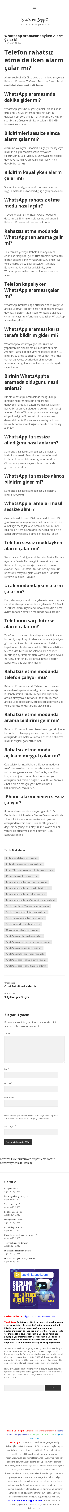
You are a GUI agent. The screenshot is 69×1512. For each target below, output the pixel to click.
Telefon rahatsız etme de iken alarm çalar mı (26, 912)
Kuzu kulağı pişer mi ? (14, 1227)
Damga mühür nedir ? (14, 1219)
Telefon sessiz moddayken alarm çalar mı (25, 918)
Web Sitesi (9, 1097)
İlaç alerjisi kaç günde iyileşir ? (17, 1196)
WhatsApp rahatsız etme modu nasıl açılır (25, 954)
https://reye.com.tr (11, 1163)
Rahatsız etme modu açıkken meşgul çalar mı (26, 882)
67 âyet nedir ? (10, 1188)
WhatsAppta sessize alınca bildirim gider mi (26, 960)
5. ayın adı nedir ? (12, 1204)
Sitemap (28, 1163)
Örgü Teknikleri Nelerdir (20, 986)
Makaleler (18, 850)
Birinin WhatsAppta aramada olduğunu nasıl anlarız (29, 870)
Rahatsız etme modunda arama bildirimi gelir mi (28, 888)
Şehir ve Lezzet (34, 20)
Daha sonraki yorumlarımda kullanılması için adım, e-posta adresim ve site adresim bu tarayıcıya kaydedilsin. (31, 1117)
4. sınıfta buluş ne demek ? (16, 1243)
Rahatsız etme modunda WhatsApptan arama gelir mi (30, 900)
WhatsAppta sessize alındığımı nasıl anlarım (26, 966)
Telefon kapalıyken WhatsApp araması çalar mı (27, 906)
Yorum (7, 1033)
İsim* (6, 1069)
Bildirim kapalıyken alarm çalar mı (21, 858)
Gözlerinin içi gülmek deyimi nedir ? (20, 1258)
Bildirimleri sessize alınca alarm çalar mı (24, 864)
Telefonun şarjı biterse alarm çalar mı (23, 924)
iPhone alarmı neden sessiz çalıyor (22, 876)
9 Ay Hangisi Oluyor (16, 997)
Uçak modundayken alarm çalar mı (22, 930)
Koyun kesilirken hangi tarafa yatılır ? (20, 1235)
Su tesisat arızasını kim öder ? (17, 1250)
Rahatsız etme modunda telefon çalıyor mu (25, 894)
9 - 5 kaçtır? (10, 1126)
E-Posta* (8, 1083)
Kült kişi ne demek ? (13, 1212)
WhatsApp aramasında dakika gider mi (24, 948)
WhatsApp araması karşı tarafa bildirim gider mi (28, 942)
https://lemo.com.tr (43, 1159)
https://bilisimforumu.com (15, 1159)
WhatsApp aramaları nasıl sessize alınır (24, 936)
